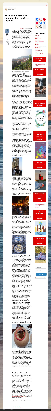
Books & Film (38, 38)
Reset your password (40, 277)
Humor (37, 44)
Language (37, 47)
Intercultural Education (40, 46)
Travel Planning (39, 53)
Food (36, 43)
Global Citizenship (39, 41)
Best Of (37, 37)
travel (13, 407)
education (17, 407)
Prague (20, 407)
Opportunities (38, 52)
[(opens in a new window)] (37, 19)
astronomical (23, 218)
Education (37, 40)
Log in (21, 28)
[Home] (10, 9)
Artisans (37, 35)
